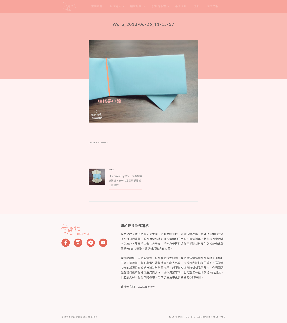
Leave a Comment (99, 142)
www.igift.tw (146, 286)
